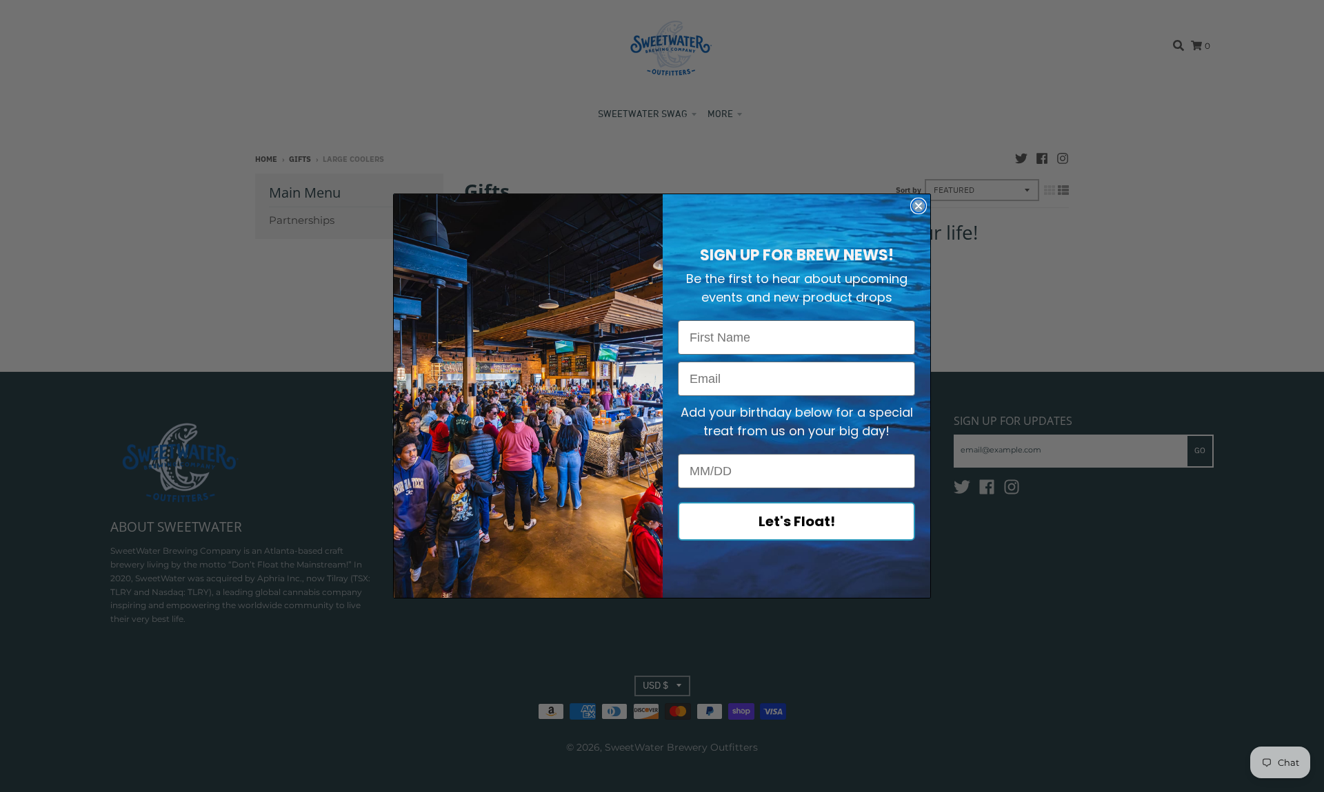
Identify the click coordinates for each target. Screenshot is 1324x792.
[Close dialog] (918, 206)
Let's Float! (797, 521)
